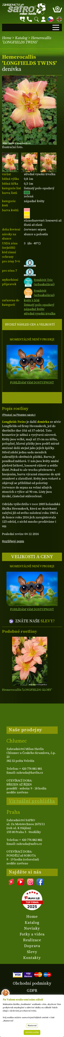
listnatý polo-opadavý (39, 305)
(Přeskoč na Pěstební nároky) (18, 414)
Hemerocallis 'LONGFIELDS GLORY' (27, 690)
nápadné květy (34, 309)
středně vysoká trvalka (39, 314)
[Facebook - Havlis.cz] (40, 884)
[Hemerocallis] (29, 661)
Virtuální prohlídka (32, 801)
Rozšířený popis (13, 541)
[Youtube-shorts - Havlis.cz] (11, 884)
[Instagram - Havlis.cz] (30, 884)
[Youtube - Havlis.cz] (21, 884)
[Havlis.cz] (24, 9)
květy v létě (31, 300)
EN (58, 19)
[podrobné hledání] (22, 19)
